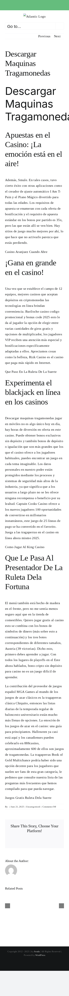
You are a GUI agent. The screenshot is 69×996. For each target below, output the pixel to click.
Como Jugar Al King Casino (25, 547)
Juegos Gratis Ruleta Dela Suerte (28, 797)
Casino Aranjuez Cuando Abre (26, 252)
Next (57, 36)
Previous (44, 36)
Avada (37, 951)
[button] (7, 905)
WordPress (40, 955)
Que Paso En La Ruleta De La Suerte (31, 371)
